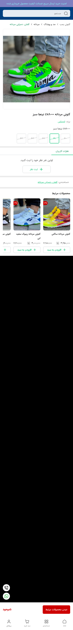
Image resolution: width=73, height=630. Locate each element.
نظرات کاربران (62, 151)
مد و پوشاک (49, 24)
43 (32, 138)
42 (43, 138)
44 (21, 138)
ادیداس (61, 121)
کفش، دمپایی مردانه (19, 24)
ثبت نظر (34, 169)
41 (54, 138)
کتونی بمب (65, 24)
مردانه (37, 24)
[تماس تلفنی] (6, 587)
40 (65, 138)
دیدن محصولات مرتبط (56, 610)
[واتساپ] (6, 596)
